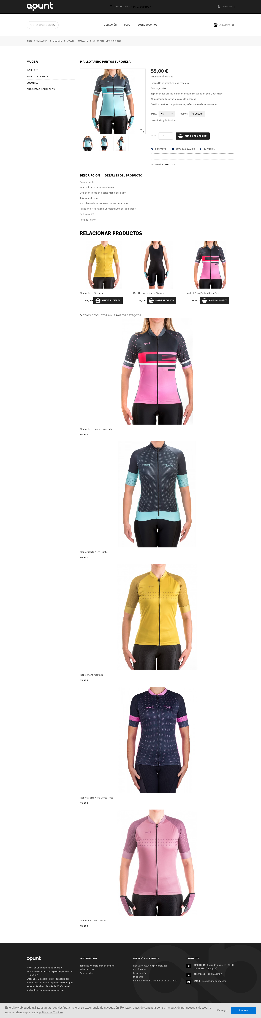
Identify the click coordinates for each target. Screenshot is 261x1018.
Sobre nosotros (87, 969)
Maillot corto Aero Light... (94, 551)
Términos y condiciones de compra (97, 966)
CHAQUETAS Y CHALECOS (41, 89)
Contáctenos (139, 969)
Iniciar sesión (139, 973)
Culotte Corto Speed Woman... (96, 293)
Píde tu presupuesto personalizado (150, 966)
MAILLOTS (32, 70)
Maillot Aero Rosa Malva (93, 920)
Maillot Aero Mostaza (197, 293)
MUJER (32, 61)
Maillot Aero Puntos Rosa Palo (149, 293)
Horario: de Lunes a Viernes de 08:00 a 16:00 (155, 980)
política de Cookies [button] (51, 1012)
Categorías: (157, 164)
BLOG (127, 24)
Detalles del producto (123, 175)
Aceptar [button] (243, 1010)
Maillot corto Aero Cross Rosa (96, 797)
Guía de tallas (86, 973)
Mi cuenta (138, 977)
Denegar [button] (222, 1010)
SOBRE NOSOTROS (147, 24)
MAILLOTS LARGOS (37, 76)
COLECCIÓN (110, 24)
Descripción (90, 175)
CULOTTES (32, 82)
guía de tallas (169, 120)
